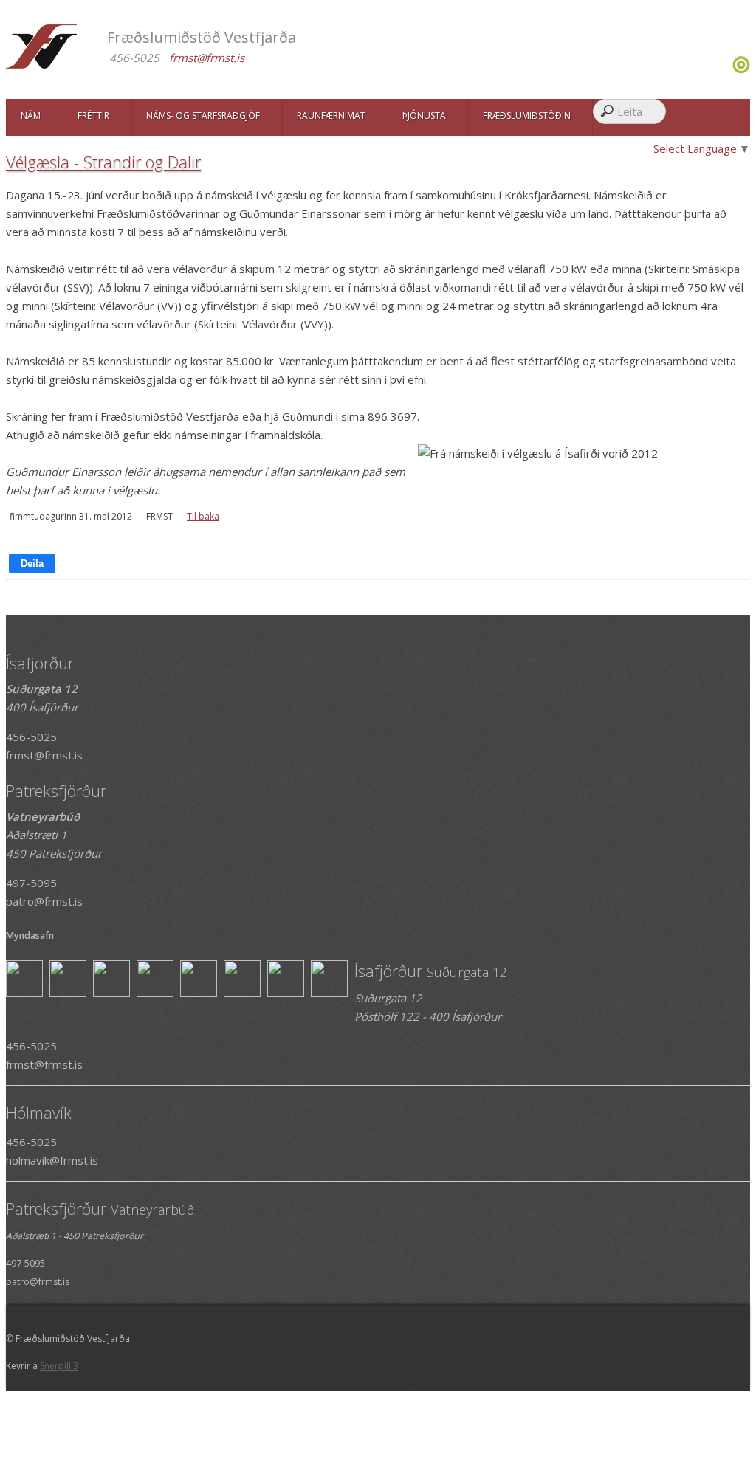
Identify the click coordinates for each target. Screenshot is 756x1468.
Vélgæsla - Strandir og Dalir (103, 162)
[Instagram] (730, 69)
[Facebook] (727, 69)
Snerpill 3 (59, 1366)
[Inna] (741, 69)
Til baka (203, 516)
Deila (32, 563)
